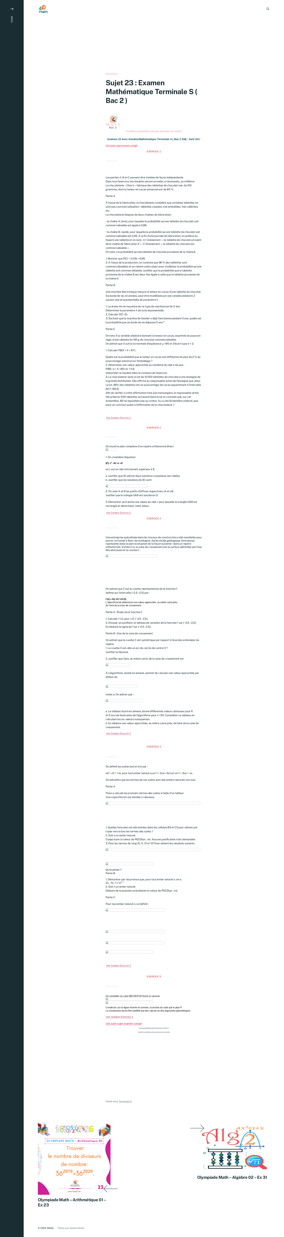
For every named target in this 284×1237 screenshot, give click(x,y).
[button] (12, 618)
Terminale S (125, 1101)
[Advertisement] (154, 51)
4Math (50, 1228)
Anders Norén (77, 1228)
